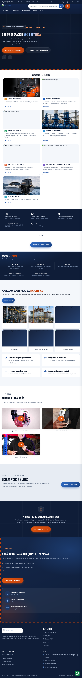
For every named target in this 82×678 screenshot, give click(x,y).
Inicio (5, 11)
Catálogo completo (49, 632)
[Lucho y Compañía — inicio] (14, 6)
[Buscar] (61, 6)
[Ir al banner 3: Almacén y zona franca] (29, 57)
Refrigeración (6, 661)
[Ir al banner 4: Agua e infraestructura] (34, 57)
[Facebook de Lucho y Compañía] (67, 2)
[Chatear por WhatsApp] (77, 673)
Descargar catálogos (12, 580)
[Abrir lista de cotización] (67, 6)
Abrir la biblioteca (70, 485)
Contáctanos (38, 11)
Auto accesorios (7, 655)
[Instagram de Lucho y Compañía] (63, 2)
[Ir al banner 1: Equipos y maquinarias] (21, 57)
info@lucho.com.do (54, 2)
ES (73, 2)
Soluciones (15, 11)
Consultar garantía (41, 529)
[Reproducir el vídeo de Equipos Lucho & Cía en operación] (21, 418)
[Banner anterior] (4, 57)
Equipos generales (8, 664)
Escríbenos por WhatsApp (34, 50)
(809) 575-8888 (8, 2)
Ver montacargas (11, 50)
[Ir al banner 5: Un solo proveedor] (38, 57)
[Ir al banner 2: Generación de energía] (24, 57)
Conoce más (8, 300)
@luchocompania (51, 667)
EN (78, 2)
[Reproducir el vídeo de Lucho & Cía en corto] (61, 418)
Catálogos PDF (48, 639)
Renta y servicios (48, 636)
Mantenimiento (7, 658)
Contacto (46, 645)
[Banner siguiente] (10, 57)
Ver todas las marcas (41, 245)
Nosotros (26, 11)
